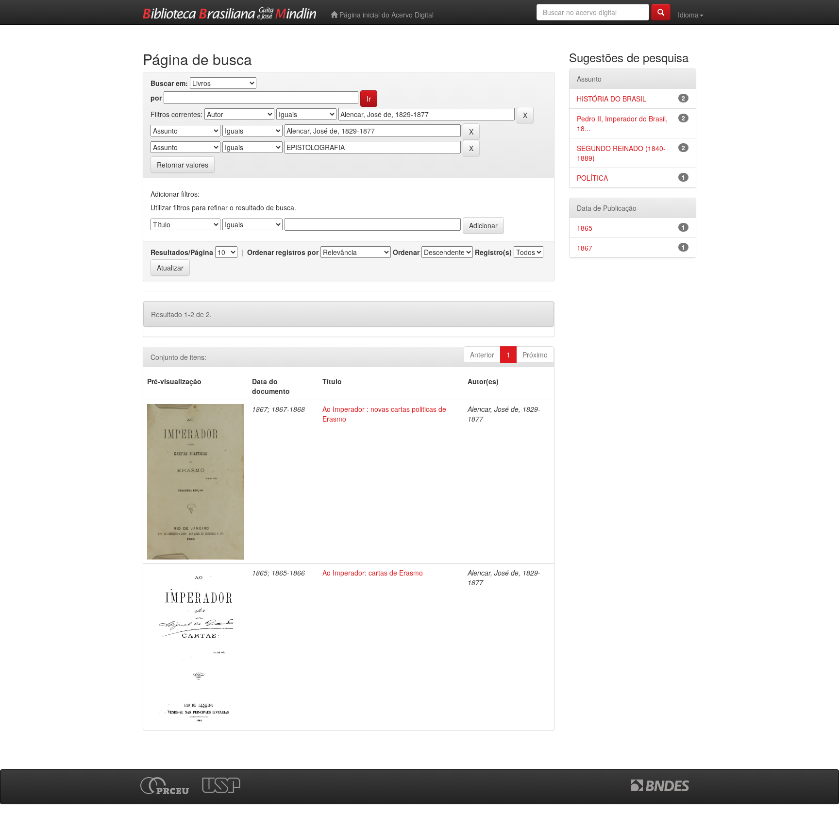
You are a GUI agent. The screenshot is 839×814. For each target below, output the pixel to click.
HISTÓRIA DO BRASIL (611, 98)
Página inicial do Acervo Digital (385, 14)
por (156, 97)
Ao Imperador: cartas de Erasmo (372, 572)
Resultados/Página (182, 252)
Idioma (688, 14)
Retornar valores (182, 165)
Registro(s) (493, 252)
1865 (584, 228)
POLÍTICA (592, 178)
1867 (584, 248)
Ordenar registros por (283, 252)
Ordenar (406, 252)
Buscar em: (169, 83)
